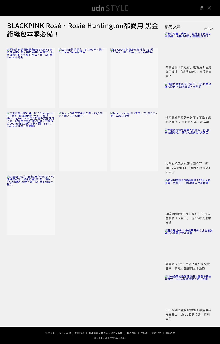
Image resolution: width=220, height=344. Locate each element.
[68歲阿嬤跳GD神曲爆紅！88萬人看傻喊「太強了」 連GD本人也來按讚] (189, 195)
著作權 (104, 333)
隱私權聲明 (117, 333)
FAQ (61, 333)
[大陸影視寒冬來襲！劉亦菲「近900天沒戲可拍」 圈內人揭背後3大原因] (189, 145)
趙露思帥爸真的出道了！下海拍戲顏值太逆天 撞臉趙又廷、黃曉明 (188, 119)
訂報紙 (144, 333)
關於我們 (156, 333)
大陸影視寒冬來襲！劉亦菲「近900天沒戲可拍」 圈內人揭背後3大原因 (187, 167)
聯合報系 (131, 333)
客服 (68, 333)
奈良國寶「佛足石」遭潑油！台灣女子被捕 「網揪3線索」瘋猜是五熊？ (188, 71)
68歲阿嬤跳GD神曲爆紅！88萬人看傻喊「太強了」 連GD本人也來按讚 (188, 218)
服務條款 (93, 333)
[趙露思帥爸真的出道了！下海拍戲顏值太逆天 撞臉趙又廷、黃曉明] (189, 99)
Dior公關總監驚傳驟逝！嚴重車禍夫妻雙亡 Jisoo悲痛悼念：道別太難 (188, 314)
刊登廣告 (50, 333)
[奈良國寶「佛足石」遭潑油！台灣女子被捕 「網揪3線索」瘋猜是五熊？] (189, 48)
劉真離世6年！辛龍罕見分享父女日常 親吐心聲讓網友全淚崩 (187, 266)
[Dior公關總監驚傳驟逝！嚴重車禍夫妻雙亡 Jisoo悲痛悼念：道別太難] (189, 291)
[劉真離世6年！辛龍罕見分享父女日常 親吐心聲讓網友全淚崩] (189, 245)
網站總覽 (170, 333)
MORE (207, 28)
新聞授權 (80, 333)
